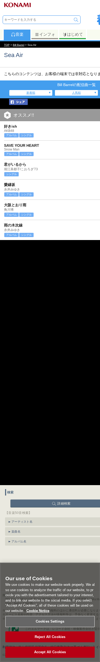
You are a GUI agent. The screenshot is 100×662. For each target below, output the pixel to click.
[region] (50, 612)
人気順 (76, 92)
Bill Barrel (18, 44)
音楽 (19, 34)
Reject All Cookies (50, 637)
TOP (7, 44)
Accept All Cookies (50, 652)
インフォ (47, 34)
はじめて (75, 34)
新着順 (30, 92)
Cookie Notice (37, 611)
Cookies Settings (50, 621)
